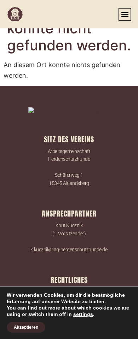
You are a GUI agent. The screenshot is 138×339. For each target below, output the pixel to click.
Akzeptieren (26, 327)
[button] (125, 14)
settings (83, 314)
